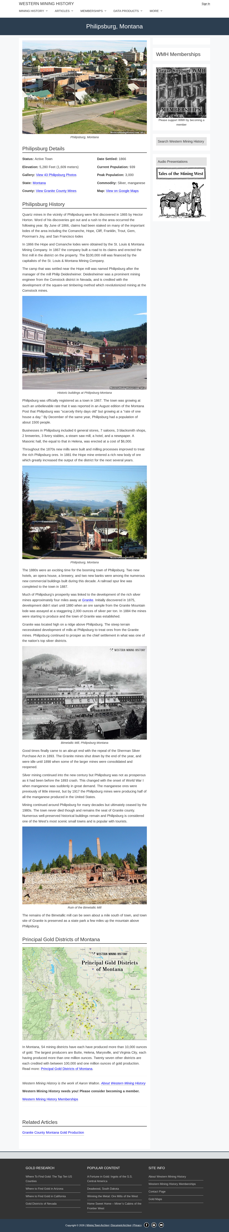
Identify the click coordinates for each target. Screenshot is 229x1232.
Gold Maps (155, 1199)
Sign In (206, 3)
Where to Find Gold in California (46, 1196)
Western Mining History (46, 3)
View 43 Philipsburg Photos (56, 175)
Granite (87, 600)
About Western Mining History (123, 1083)
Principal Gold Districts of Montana (66, 1069)
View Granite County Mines (56, 191)
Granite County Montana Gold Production (53, 1132)
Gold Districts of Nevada (41, 1203)
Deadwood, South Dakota (103, 1188)
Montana (39, 183)
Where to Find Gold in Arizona (44, 1188)
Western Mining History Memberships (50, 1099)
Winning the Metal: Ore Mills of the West (112, 1196)
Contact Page (157, 1191)
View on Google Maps (122, 191)
